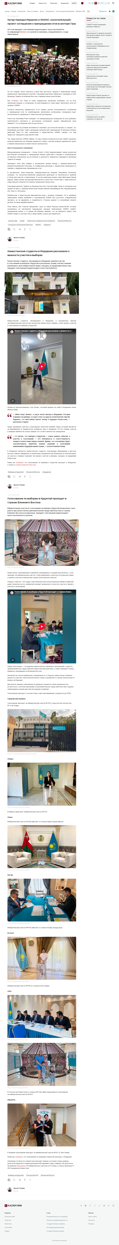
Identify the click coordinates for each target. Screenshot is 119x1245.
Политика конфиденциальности (57, 1220)
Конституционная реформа (65, 11)
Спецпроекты (50, 11)
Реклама (91, 1224)
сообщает (15, 101)
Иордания (47, 472)
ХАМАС (38, 225)
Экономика (8, 1227)
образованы (21, 1166)
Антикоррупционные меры (55, 1227)
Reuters (23, 32)
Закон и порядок (32, 11)
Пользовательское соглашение (56, 1216)
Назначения (21, 11)
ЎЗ (109, 3)
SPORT (74, 3)
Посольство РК (32, 1175)
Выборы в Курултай (16, 472)
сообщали (19, 462)
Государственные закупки (55, 1231)
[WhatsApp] (14, 229)
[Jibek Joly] (104, 11)
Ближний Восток (64, 221)
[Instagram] (8, 229)
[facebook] (95, 1206)
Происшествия (10, 1216)
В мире (7, 1231)
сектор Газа (12, 221)
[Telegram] (19, 229)
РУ (96, 3)
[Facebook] (24, 229)
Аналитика (65, 3)
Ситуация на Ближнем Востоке (20, 225)
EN (99, 3)
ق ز (106, 3)
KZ (90, 3)
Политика (8, 1220)
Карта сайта (92, 1216)
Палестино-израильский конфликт (41, 221)
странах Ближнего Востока (25, 465)
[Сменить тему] (83, 3)
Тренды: (7, 11)
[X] (30, 229)
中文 (102, 3)
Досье (42, 11)
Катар (22, 221)
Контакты (91, 1220)
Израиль (47, 225)
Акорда (13, 11)
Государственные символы (55, 1224)
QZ (93, 3)
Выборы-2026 (80, 11)
